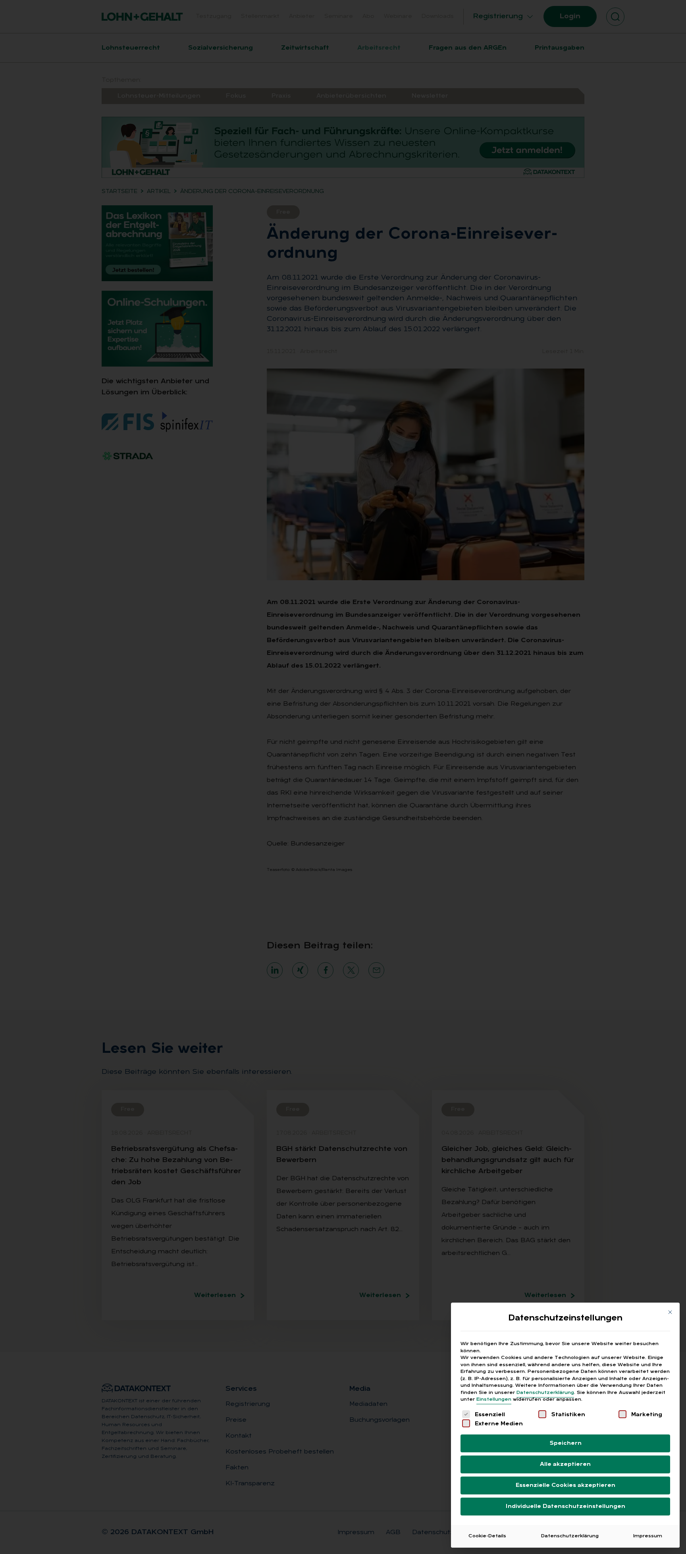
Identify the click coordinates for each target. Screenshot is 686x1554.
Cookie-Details (487, 1536)
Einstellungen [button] (493, 1399)
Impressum (647, 1536)
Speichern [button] (565, 1443)
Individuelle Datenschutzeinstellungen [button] (565, 1507)
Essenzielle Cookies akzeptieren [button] (565, 1485)
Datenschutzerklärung (545, 1392)
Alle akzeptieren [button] (565, 1464)
